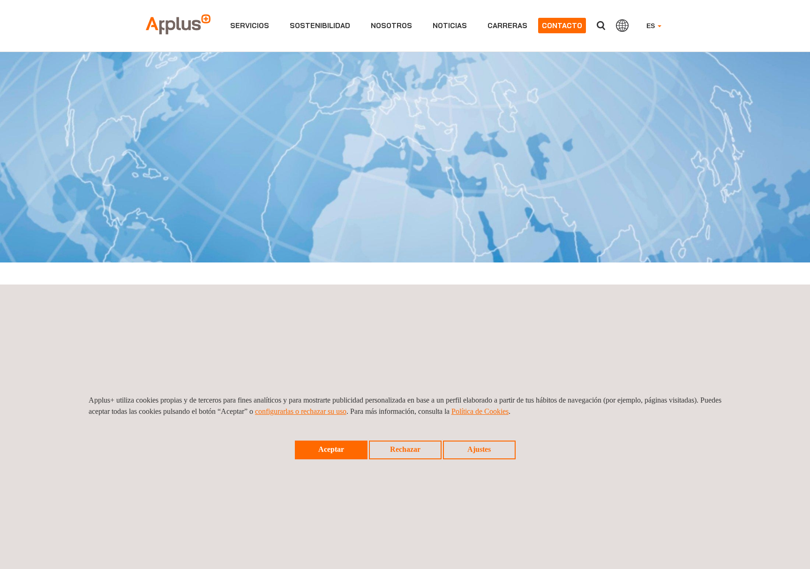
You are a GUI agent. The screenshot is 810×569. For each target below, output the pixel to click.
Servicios (249, 25)
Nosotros (391, 25)
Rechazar (405, 449)
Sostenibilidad (320, 25)
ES (651, 26)
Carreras (507, 25)
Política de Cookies (480, 411)
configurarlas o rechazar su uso (300, 411)
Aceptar (331, 449)
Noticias (450, 25)
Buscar (601, 25)
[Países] (622, 25)
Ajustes (479, 449)
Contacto (562, 25)
